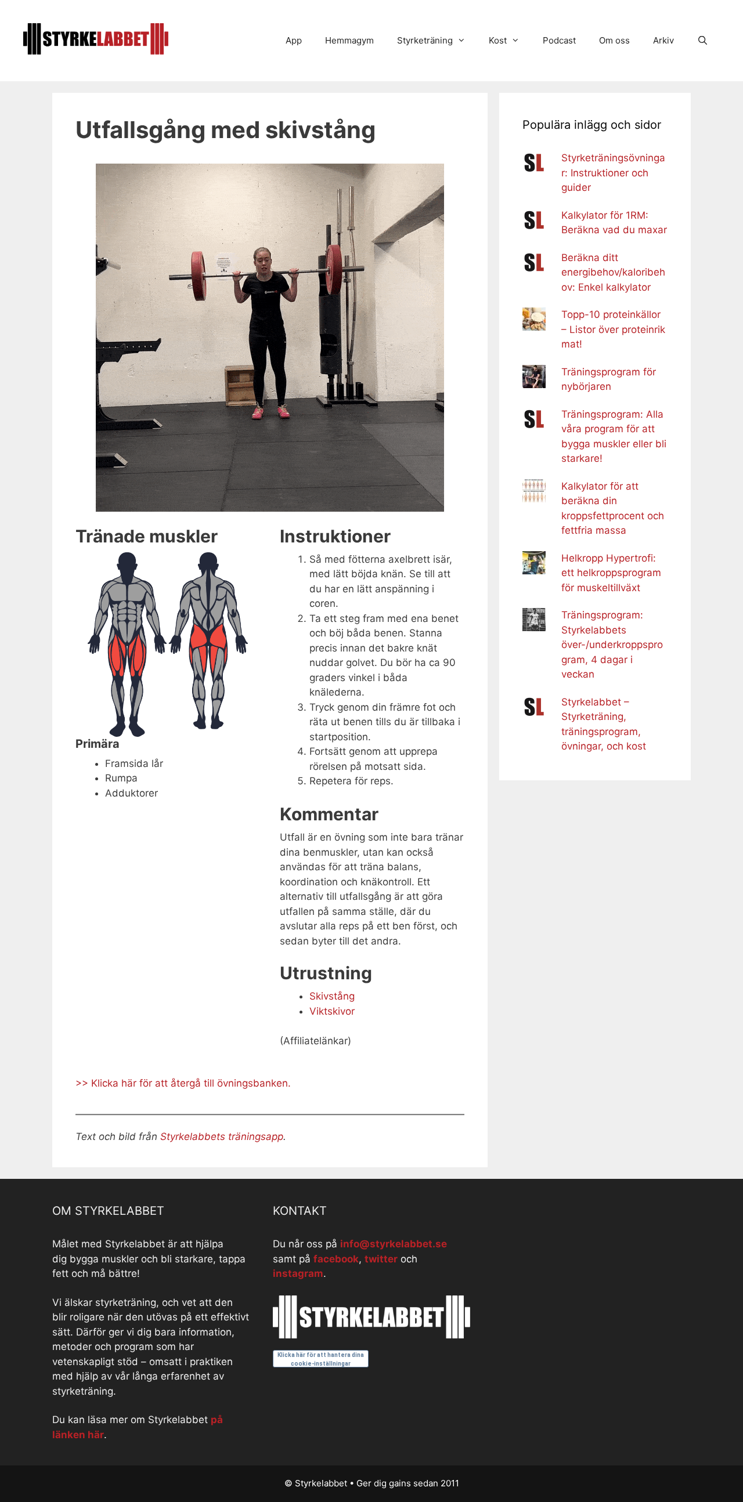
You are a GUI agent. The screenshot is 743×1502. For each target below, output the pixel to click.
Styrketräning (425, 40)
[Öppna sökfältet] (703, 40)
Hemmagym (349, 40)
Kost (498, 40)
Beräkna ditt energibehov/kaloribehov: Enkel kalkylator (613, 272)
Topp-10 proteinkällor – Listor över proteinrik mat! (613, 329)
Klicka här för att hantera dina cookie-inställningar (320, 1359)
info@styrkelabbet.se (393, 1244)
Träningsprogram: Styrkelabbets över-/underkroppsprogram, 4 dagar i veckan (612, 644)
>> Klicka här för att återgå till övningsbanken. (183, 1083)
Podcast (559, 40)
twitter (381, 1259)
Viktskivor (332, 1011)
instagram (298, 1273)
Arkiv (663, 40)
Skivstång (332, 996)
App (294, 40)
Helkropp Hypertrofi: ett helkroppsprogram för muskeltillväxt (611, 572)
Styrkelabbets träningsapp (221, 1136)
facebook (336, 1259)
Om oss (614, 40)
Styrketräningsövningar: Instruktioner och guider (613, 172)
